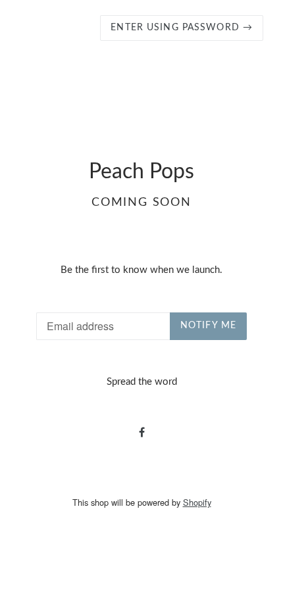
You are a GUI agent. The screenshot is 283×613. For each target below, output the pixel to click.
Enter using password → (182, 27)
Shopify (197, 502)
